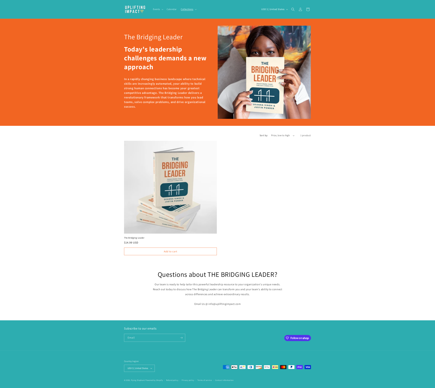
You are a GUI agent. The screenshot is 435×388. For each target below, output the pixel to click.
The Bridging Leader (134, 238)
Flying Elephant (138, 380)
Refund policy (172, 380)
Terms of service (204, 380)
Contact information (224, 380)
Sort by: (264, 135)
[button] (158, 9)
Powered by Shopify (154, 380)
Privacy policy (188, 380)
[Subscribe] (181, 338)
